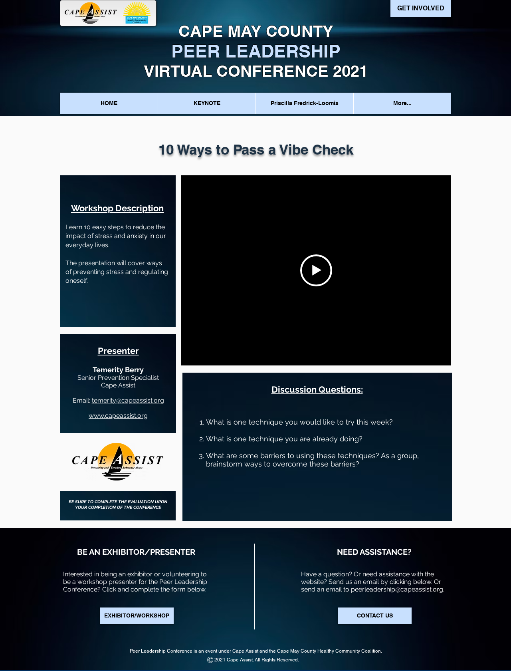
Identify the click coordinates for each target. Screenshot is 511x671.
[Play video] (316, 270)
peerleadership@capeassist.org (397, 589)
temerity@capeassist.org (128, 400)
